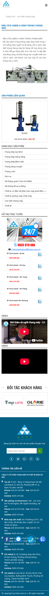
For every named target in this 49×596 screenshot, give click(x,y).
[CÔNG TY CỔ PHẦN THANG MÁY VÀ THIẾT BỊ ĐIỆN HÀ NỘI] (6, 4)
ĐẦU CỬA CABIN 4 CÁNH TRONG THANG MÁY (22, 26)
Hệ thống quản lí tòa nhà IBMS (18, 181)
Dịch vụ (8, 176)
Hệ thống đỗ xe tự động (15, 186)
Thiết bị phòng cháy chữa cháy (18, 196)
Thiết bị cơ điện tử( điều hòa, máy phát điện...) (25, 191)
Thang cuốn (10, 171)
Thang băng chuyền (13, 166)
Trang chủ (10, 16)
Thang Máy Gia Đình (14, 152)
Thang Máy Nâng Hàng (15, 157)
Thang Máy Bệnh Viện (14, 161)
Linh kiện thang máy (26, 16)
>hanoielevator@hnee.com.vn (26, 249)
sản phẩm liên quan (13, 95)
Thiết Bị (8, 205)
